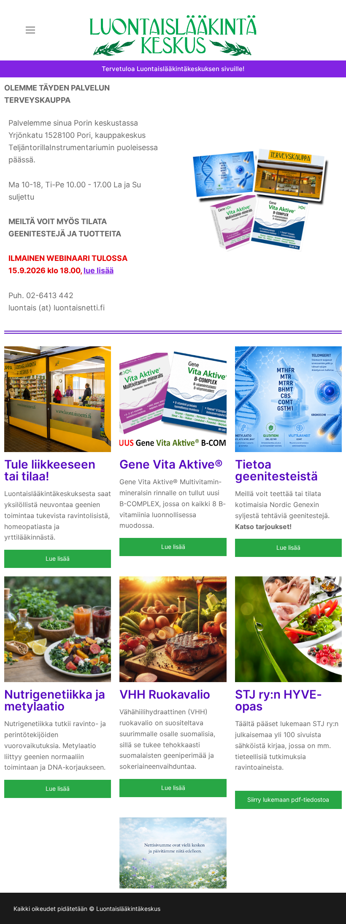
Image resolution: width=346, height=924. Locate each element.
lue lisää (99, 270)
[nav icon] (30, 30)
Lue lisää (58, 558)
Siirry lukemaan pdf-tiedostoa (288, 799)
